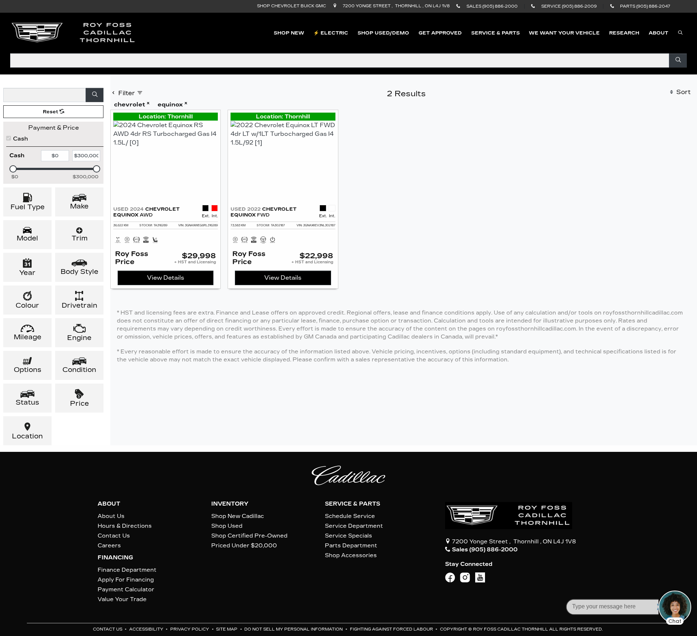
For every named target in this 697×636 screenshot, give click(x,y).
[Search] (678, 60)
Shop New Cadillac (237, 516)
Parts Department (351, 545)
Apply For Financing (126, 579)
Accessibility (146, 629)
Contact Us (114, 535)
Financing (115, 557)
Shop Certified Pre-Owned (249, 535)
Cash (20, 138)
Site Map (227, 629)
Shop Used (226, 526)
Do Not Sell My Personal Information (294, 629)
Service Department (354, 526)
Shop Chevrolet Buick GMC (291, 6)
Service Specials (348, 535)
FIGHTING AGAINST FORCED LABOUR (392, 629)
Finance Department (127, 570)
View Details (165, 277)
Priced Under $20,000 (244, 545)
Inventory (229, 504)
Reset (51, 111)
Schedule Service (350, 516)
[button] (289, 33)
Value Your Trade (122, 599)
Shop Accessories (351, 555)
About (109, 504)
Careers (109, 545)
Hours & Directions (125, 526)
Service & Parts (352, 504)
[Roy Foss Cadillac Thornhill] (73, 32)
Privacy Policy (190, 629)
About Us (111, 516)
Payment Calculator (126, 589)
